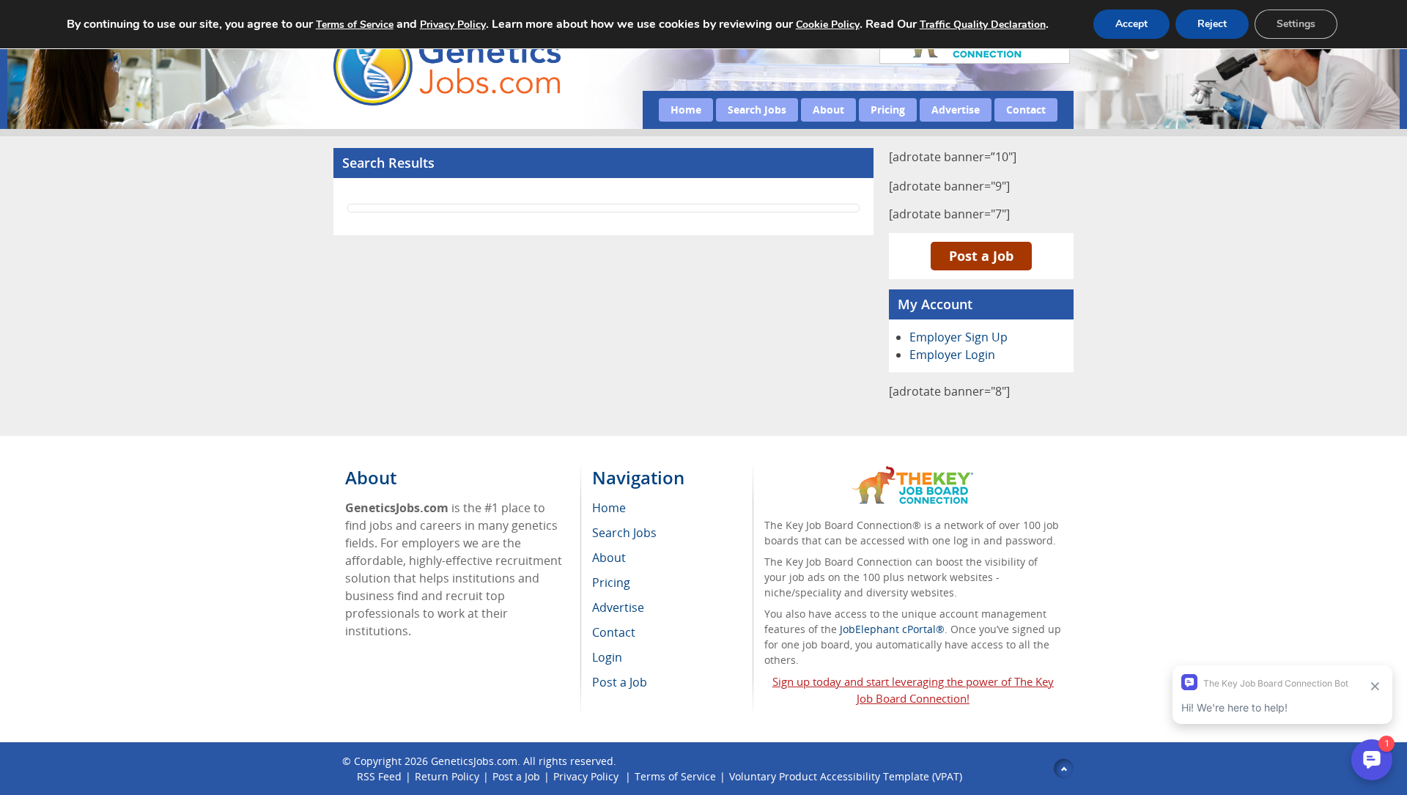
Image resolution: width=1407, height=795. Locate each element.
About (828, 110)
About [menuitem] (609, 558)
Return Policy (447, 776)
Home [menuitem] (609, 508)
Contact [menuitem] (613, 632)
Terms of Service (675, 776)
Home (686, 110)
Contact (1026, 110)
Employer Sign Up (958, 337)
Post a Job (981, 256)
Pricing (888, 110)
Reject (1212, 24)
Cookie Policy (828, 25)
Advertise (955, 110)
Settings (1296, 24)
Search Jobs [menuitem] (624, 533)
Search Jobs (757, 110)
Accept (1131, 24)
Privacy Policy (587, 776)
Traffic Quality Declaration (983, 25)
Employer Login (952, 355)
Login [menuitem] (607, 657)
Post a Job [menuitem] (619, 682)
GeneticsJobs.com (474, 761)
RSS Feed (379, 776)
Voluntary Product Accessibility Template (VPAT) (845, 776)
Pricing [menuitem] (611, 582)
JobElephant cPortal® (892, 629)
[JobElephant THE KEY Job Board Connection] (912, 473)
